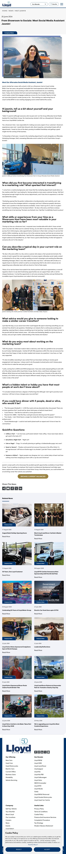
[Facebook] (35, 753)
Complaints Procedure (42, 820)
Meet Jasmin (20, 11)
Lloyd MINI (38, 763)
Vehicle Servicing (11, 780)
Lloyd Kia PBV (39, 774)
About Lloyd (10, 814)
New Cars (9, 760)
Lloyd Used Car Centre (42, 800)
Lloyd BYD (37, 786)
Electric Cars (10, 769)
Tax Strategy (38, 823)
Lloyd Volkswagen (40, 777)
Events (8, 826)
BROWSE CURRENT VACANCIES (33, 476)
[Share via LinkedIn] (20, 488)
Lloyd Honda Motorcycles (43, 797)
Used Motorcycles (12, 766)
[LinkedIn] (42, 753)
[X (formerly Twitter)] (45, 753)
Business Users (11, 774)
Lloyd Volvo (38, 780)
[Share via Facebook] (12, 488)
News (11, 11)
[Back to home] (6, 4)
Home (4, 11)
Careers (8, 820)
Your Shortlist (10, 811)
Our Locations (10, 817)
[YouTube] (48, 753)
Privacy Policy (39, 808)
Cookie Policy (38, 814)
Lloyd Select (10, 828)
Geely (36, 791)
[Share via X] (16, 488)
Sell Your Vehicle (11, 808)
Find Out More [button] (32, 844)
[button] (18, 849)
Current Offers (11, 771)
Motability (9, 777)
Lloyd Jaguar (38, 769)
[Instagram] (38, 753)
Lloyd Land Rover (40, 766)
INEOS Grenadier (40, 783)
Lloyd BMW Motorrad (41, 794)
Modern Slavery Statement (43, 826)
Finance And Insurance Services (45, 817)
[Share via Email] (8, 488)
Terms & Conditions (41, 811)
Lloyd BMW (38, 760)
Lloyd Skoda (38, 788)
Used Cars (9, 763)
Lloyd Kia (37, 771)
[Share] (4, 488)
